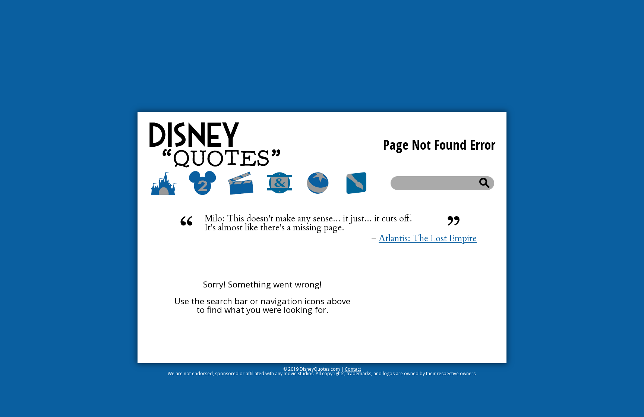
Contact (353, 369)
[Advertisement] (322, 56)
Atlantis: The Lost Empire (428, 238)
